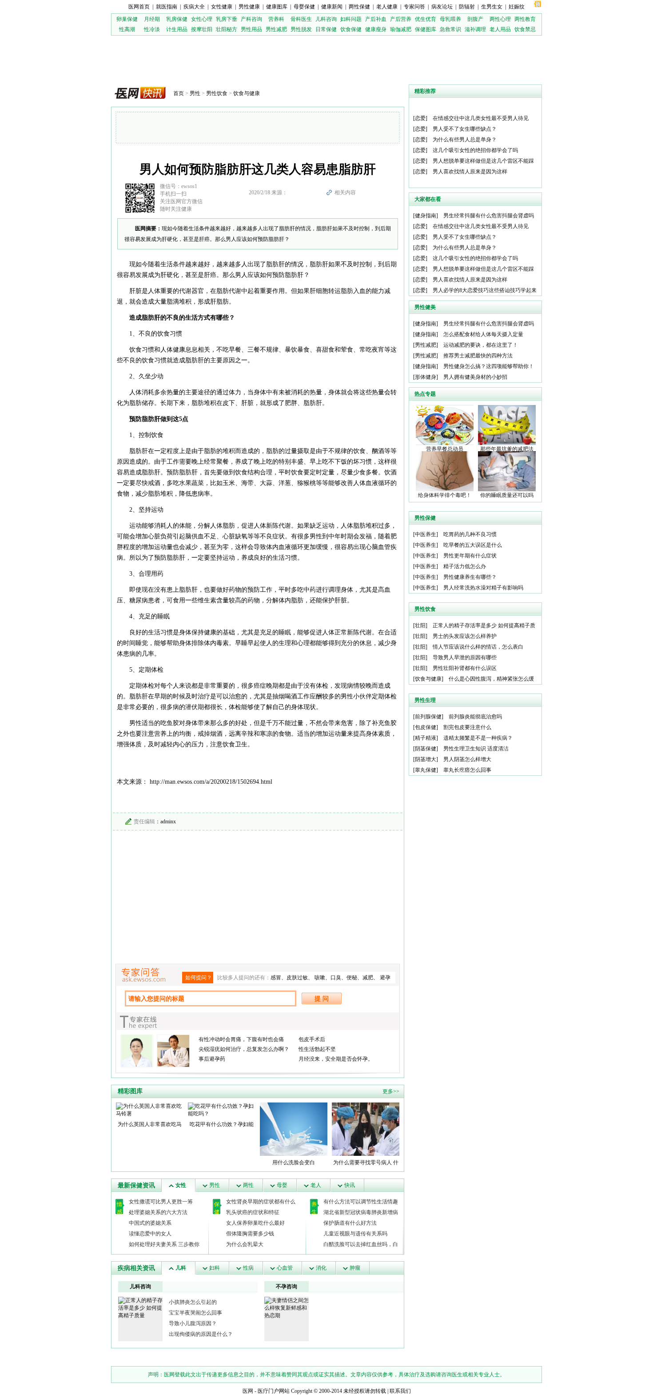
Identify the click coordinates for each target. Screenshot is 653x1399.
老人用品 (500, 29)
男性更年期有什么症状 (470, 556)
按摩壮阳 (201, 29)
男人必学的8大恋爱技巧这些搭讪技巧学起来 (485, 290)
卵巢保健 (127, 19)
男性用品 (251, 29)
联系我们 (400, 1391)
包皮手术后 (312, 1039)
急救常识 (450, 29)
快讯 (349, 1185)
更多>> (390, 1091)
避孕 (385, 977)
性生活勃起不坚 (317, 1049)
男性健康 (249, 7)
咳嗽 (320, 977)
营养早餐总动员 (444, 449)
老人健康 (387, 7)
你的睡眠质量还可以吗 (507, 495)
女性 (180, 1185)
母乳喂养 (450, 19)
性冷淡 (152, 29)
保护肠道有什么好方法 (350, 1223)
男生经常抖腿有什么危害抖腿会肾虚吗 (488, 215)
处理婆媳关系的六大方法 (158, 1212)
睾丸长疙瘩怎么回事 (467, 770)
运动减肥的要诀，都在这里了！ (480, 345)
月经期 (152, 19)
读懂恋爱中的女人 (150, 1234)
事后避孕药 (212, 1059)
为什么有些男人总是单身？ (465, 139)
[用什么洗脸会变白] (293, 1129)
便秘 (351, 977)
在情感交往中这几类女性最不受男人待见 (481, 118)
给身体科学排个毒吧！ (444, 495)
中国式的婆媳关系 (150, 1223)
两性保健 (359, 7)
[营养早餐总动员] (445, 424)
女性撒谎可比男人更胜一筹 (161, 1202)
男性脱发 (301, 29)
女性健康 (221, 7)
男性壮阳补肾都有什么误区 (465, 668)
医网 (248, 1391)
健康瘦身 (375, 29)
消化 (321, 1268)
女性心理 (201, 19)
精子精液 (425, 738)
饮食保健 (351, 29)
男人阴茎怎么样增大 (467, 759)
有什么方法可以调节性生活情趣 (360, 1202)
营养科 (276, 19)
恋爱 (420, 118)
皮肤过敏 (297, 977)
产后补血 (375, 19)
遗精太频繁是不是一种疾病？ (478, 738)
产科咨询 (251, 19)
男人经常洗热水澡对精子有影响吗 (483, 588)
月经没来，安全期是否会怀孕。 (336, 1059)
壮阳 (420, 625)
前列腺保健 (428, 717)
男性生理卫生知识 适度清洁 (476, 749)
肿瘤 (355, 1268)
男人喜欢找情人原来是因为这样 (470, 171)
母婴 (282, 1185)
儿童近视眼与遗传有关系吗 (355, 1234)
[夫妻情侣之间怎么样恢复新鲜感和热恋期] (286, 1307)
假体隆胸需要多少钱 (250, 1234)
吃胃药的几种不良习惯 (470, 534)
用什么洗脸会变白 (293, 1162)
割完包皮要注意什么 (467, 727)
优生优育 (425, 19)
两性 (248, 1185)
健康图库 (276, 7)
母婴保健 (304, 7)
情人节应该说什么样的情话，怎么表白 (478, 647)
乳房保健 (176, 19)
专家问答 (414, 7)
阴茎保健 (425, 749)
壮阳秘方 (226, 29)
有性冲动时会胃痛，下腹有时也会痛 (241, 1039)
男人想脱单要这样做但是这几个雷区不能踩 (483, 161)
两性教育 (525, 19)
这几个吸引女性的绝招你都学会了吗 (475, 150)
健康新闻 (331, 7)
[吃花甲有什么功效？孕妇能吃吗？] (221, 1109)
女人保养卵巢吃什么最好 (255, 1223)
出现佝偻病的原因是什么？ (201, 1334)
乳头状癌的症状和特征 (252, 1212)
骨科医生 (301, 19)
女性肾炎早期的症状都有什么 (260, 1202)
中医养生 (425, 534)
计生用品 (176, 29)
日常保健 (326, 29)
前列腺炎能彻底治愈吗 (475, 717)
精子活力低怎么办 (464, 566)
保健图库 (425, 29)
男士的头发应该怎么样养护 (465, 636)
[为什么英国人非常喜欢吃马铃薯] (149, 1109)
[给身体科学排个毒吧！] (445, 471)
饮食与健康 (246, 93)
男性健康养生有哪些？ (470, 577)
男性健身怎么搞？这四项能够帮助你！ (488, 366)
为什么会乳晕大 (244, 1244)
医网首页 (139, 7)
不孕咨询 (286, 1286)
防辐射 (467, 7)
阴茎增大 (425, 759)
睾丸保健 (425, 770)
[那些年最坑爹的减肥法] (507, 424)
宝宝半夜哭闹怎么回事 (195, 1313)
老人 (316, 1185)
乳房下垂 (226, 19)
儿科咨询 (326, 19)
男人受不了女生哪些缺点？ (465, 129)
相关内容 (345, 192)
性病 (248, 1268)
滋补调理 (475, 29)
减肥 (367, 977)
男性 (195, 93)
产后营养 (400, 19)
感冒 (276, 977)
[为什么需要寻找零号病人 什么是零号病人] (365, 1129)
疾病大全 (194, 7)
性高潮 (127, 29)
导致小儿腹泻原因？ (193, 1323)
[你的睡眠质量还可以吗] (507, 471)
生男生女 (491, 7)
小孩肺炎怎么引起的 (193, 1302)
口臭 (335, 977)
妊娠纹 (517, 7)
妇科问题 (351, 19)
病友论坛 (442, 7)
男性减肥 (276, 29)
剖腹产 (475, 19)
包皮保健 (425, 727)
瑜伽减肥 (400, 29)
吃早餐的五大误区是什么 (472, 545)
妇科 (214, 1268)
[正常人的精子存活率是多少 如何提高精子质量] (140, 1307)
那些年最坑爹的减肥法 (507, 449)
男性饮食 (216, 93)
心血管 (285, 1268)
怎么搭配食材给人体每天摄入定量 (483, 334)
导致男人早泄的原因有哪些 (465, 657)
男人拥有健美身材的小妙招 (475, 377)
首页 (178, 93)
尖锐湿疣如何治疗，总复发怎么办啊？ (244, 1049)
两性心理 (500, 19)
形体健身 (425, 377)
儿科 (180, 1268)
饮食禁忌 (525, 29)
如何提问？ (198, 977)
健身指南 (425, 215)
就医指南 (166, 7)
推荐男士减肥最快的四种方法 (478, 356)
